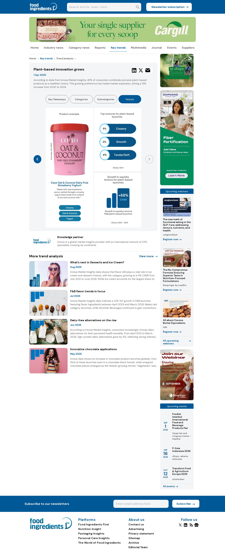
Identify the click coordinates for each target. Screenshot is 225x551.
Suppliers (188, 47)
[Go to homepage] (51, 528)
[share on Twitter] (141, 70)
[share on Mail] (147, 70)
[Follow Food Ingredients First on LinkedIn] (186, 526)
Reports (100, 47)
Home (35, 47)
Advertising (136, 529)
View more (146, 256)
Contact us (136, 524)
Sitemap (134, 538)
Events (171, 47)
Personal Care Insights (94, 538)
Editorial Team (138, 547)
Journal (157, 47)
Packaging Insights (91, 533)
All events (169, 486)
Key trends (118, 47)
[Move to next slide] (149, 159)
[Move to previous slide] (37, 159)
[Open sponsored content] (112, 41)
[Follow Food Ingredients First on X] (180, 526)
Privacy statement (141, 533)
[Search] (137, 7)
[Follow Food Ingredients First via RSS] (191, 526)
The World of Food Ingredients (99, 542)
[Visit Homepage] (43, 12)
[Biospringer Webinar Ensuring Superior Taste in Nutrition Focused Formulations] (177, 399)
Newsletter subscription (168, 7)
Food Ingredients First (93, 524)
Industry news (53, 47)
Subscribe (183, 503)
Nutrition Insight (89, 529)
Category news (79, 47)
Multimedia (138, 47)
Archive (133, 542)
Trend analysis (64, 58)
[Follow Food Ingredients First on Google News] (197, 526)
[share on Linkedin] (134, 70)
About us (136, 520)
